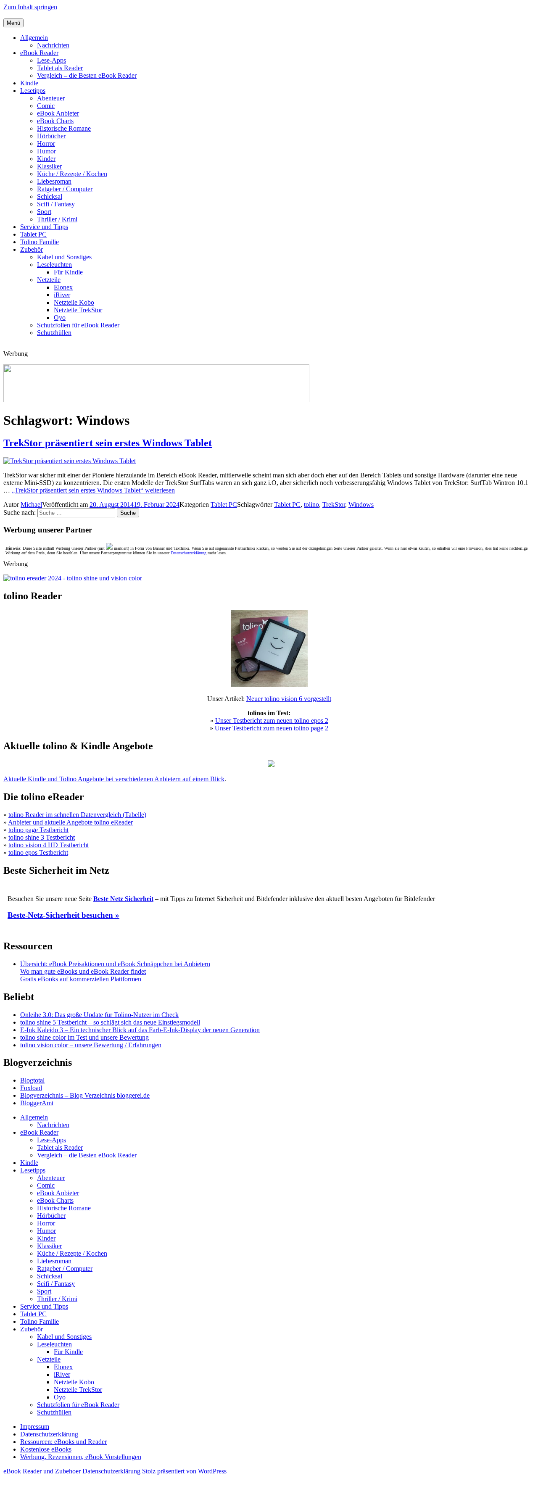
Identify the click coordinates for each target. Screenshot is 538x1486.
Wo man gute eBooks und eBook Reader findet (83, 971)
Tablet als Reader (60, 67)
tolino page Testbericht (38, 829)
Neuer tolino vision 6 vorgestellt (288, 698)
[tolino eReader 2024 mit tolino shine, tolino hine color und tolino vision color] (72, 578)
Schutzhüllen (54, 332)
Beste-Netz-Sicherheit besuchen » (63, 915)
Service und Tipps (44, 226)
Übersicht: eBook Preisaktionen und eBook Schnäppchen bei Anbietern (115, 963)
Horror (46, 143)
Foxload (31, 1087)
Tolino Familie (39, 241)
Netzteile (49, 279)
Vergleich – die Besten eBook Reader (87, 75)
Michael (31, 504)
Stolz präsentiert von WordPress (184, 1471)
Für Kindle (68, 272)
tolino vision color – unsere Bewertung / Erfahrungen (90, 1045)
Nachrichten (53, 45)
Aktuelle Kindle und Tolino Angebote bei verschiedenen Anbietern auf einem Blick (113, 779)
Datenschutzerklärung (188, 553)
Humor (46, 151)
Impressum (34, 1426)
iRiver (62, 294)
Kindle (29, 83)
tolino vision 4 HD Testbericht (48, 844)
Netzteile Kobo (74, 302)
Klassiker (49, 166)
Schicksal (49, 196)
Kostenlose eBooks (45, 1449)
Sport (44, 211)
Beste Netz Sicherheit (123, 898)
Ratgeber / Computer (64, 188)
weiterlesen (93, 490)
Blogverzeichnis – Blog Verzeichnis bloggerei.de (85, 1095)
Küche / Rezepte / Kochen (72, 173)
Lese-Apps (51, 60)
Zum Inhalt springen (30, 7)
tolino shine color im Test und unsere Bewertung (84, 1037)
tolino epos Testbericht (38, 852)
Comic (46, 105)
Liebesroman (54, 181)
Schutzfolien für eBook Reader (78, 325)
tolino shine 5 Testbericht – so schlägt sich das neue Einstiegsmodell (110, 1022)
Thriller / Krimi (57, 219)
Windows (361, 504)
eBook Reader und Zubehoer (42, 1471)
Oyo (60, 317)
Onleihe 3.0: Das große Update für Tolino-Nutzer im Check (99, 1014)
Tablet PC (33, 234)
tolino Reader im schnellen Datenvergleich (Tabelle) (77, 814)
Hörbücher (51, 136)
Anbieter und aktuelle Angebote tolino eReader (70, 822)
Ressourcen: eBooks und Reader (63, 1441)
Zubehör (31, 249)
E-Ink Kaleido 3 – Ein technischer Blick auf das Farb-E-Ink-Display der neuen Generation (140, 1029)
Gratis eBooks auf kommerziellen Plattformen (80, 979)
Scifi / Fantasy (56, 204)
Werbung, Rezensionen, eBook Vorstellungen (80, 1456)
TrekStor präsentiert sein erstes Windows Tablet (107, 442)
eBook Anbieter (58, 113)
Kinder (46, 158)
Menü (13, 23)
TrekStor (333, 504)
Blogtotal (32, 1080)
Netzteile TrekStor (78, 310)
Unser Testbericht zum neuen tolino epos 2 (271, 720)
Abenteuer (51, 98)
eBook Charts (55, 120)
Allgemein (34, 37)
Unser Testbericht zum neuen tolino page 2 (271, 728)
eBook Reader (39, 52)
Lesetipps (32, 90)
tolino (311, 504)
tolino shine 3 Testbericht (41, 837)
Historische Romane (64, 128)
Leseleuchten (54, 264)
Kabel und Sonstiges (64, 257)
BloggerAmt (36, 1103)
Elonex (63, 287)
